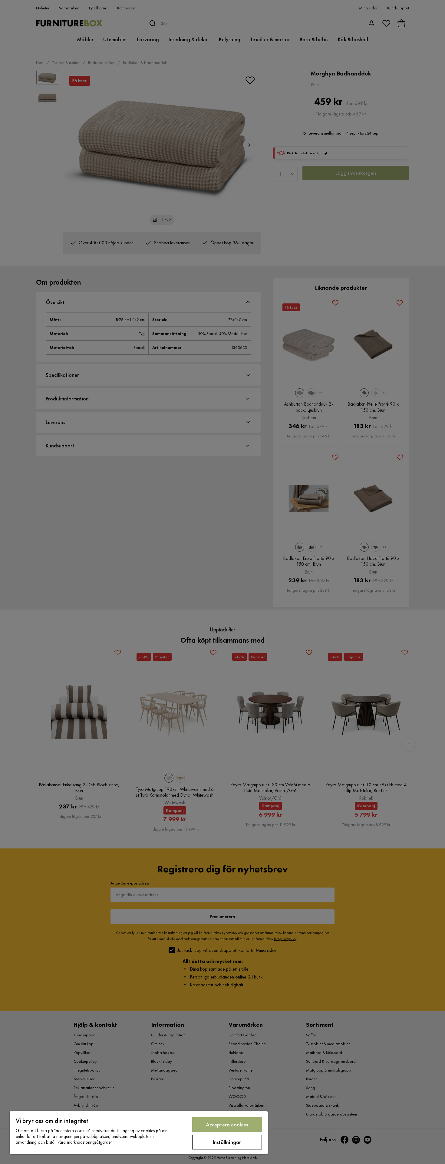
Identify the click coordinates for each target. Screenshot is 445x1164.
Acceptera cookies (227, 1124)
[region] (139, 1132)
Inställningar (227, 1142)
